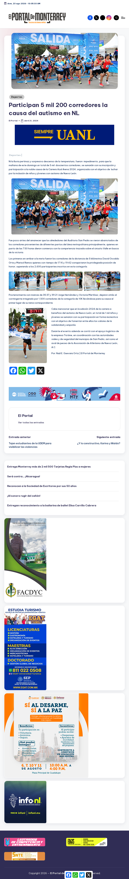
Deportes (16, 97)
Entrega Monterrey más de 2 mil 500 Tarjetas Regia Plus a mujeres (49, 466)
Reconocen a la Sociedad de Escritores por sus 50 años (42, 486)
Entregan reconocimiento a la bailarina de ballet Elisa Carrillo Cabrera (51, 505)
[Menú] (123, 18)
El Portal (25, 416)
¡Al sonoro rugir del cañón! (23, 495)
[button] (31, 422)
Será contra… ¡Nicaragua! (23, 476)
